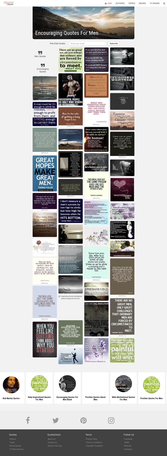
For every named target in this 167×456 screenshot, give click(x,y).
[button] (164, 3)
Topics (131, 3)
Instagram (128, 449)
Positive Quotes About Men (83, 398)
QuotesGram (8, 3)
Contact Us (52, 442)
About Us (51, 439)
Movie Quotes (15, 445)
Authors (120, 3)
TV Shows (154, 3)
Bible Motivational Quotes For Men (111, 398)
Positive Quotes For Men (140, 398)
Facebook (128, 439)
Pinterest (127, 445)
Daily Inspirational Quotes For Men (27, 398)
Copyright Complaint (94, 445)
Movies (142, 3)
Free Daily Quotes (57, 43)
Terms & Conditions (94, 442)
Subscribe (114, 43)
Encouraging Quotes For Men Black (55, 398)
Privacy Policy (91, 439)
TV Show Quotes (16, 449)
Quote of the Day (55, 445)
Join (109, 3)
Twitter (127, 442)
